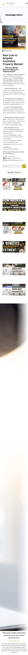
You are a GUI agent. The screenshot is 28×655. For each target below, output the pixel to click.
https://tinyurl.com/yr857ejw (10, 149)
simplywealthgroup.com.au (15, 160)
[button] (27, 3)
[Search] (24, 166)
